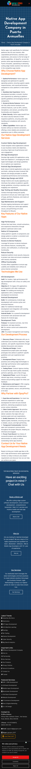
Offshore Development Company (12, 650)
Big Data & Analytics (8, 642)
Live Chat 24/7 (9, 736)
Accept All (15, 757)
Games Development (9, 636)
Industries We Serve (8, 618)
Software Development (10, 685)
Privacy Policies (7, 665)
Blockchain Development (10, 691)
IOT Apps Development (9, 624)
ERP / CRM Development (10, 682)
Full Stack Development (10, 694)
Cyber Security (7, 639)
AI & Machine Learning (9, 627)
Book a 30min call (16, 497)
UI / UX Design (7, 706)
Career (5, 674)
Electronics (5, 621)
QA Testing (5, 633)
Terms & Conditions (8, 668)
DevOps (5, 630)
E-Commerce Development (10, 700)
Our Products (6, 662)
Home (3, 42)
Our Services (16, 570)
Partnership (6, 656)
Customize (15, 761)
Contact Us (5, 671)
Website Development (9, 697)
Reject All (15, 766)
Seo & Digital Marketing (10, 703)
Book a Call (16, 516)
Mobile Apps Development (11, 688)
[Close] (27, 742)
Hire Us (16, 533)
